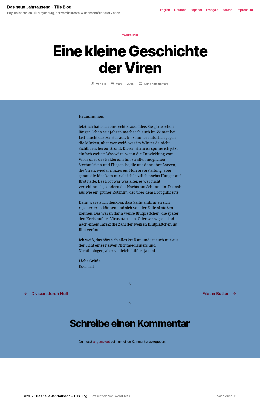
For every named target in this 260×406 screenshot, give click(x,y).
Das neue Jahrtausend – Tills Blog (61, 396)
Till (104, 84)
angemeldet (101, 341)
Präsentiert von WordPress (111, 396)
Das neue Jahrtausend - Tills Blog (39, 7)
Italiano (227, 10)
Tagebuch (130, 35)
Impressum (245, 10)
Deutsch (180, 10)
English (165, 10)
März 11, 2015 (125, 84)
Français (212, 10)
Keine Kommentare (156, 84)
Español (196, 10)
